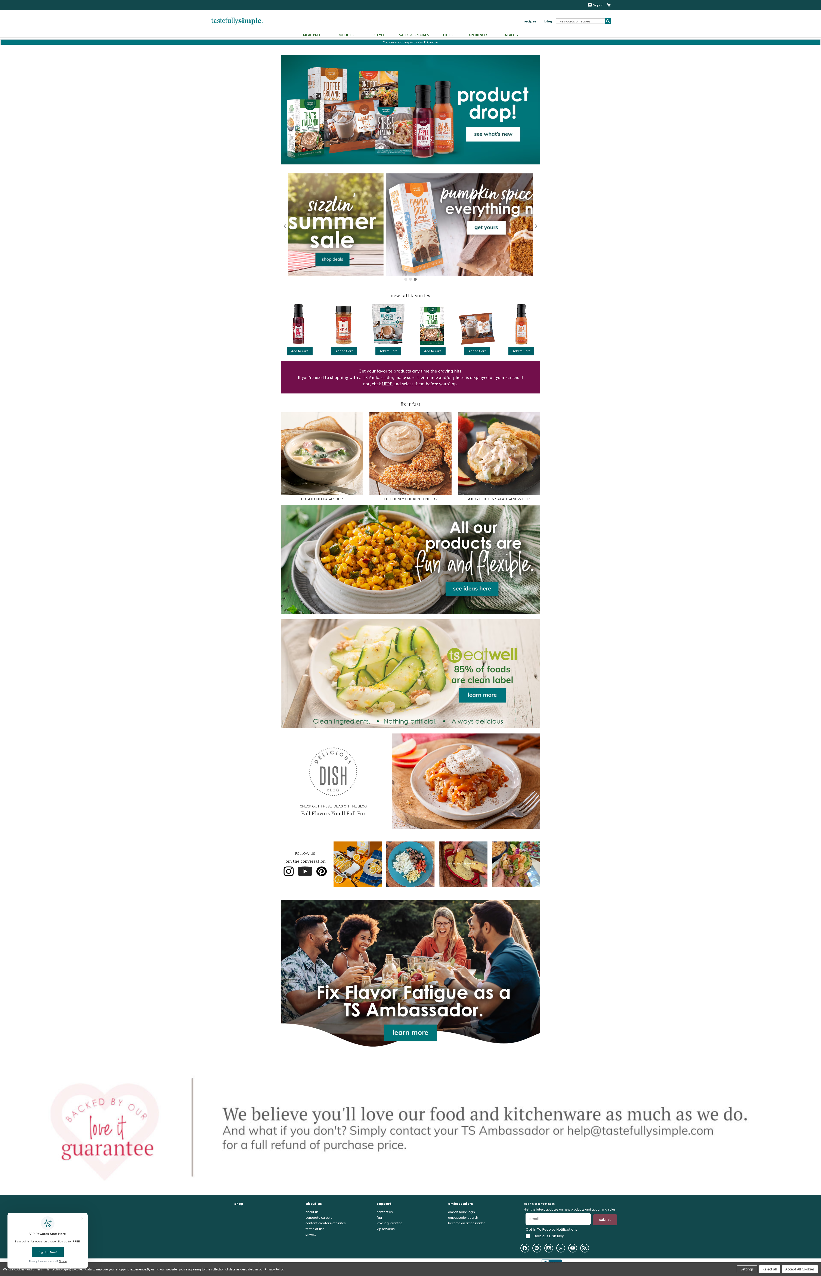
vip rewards (386, 1229)
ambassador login (461, 1212)
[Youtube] (572, 1248)
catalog (510, 35)
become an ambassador (466, 1223)
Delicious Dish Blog (548, 1236)
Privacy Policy (274, 1269)
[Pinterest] (537, 1248)
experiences (477, 35)
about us (312, 1212)
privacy (311, 1234)
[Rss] (584, 1248)
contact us (385, 1212)
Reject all (769, 1269)
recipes (530, 21)
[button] (285, 226)
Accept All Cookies (800, 1269)
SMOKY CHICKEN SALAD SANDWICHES (499, 499)
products (344, 35)
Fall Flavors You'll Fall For (333, 813)
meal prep (312, 35)
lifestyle (376, 35)
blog (548, 21)
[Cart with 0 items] (607, 5)
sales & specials (414, 35)
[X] (560, 1248)
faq (379, 1217)
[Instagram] (548, 1248)
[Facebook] (525, 1248)
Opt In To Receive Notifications (551, 1229)
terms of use (315, 1229)
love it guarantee (389, 1223)
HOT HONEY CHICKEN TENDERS (410, 499)
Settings (747, 1269)
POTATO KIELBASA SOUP (322, 499)
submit (605, 1219)
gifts (448, 35)
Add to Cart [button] (299, 351)
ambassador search (463, 1217)
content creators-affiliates (326, 1223)
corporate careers (319, 1217)
